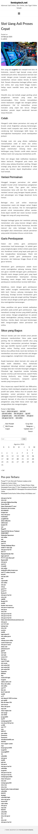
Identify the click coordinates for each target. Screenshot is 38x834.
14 (23, 456)
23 (33, 459)
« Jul (2, 470)
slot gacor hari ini (7, 418)
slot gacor (30, 416)
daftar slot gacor (12, 411)
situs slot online (19, 416)
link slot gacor (18, 413)
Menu (19, 13)
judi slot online (7, 413)
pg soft (28, 413)
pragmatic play (7, 416)
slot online (19, 418)
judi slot (22, 411)
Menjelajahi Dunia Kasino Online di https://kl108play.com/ (18, 493)
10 (2, 456)
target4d (15, 69)
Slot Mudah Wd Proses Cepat (9, 426)
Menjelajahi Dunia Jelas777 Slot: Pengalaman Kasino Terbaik (19, 487)
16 (33, 456)
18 (7, 459)
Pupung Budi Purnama (26, 830)
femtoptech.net (19, 2)
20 (18, 459)
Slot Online (11, 409)
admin (5, 39)
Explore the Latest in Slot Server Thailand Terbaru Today (17, 485)
